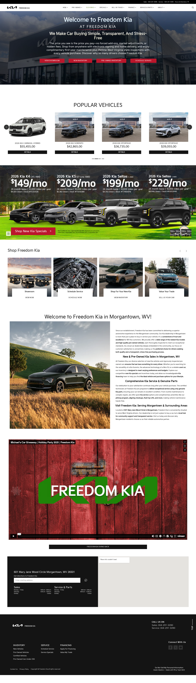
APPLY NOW (75, 298)
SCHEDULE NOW (166, 298)
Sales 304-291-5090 (162, 625)
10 (189, 202)
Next (186, 234)
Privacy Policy (24, 669)
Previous (176, 234)
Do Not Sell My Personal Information (169, 668)
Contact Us (14, 669)
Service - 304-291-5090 (166, 2)
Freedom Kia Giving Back (98, 547)
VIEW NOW (121, 298)
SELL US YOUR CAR (29, 298)
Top (192, 627)
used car (182, 367)
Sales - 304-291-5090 (150, 2)
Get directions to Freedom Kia (25, 576)
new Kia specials (131, 374)
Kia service (144, 395)
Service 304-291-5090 (163, 628)
